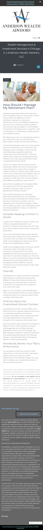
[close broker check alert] (40, 2)
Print (7, 80)
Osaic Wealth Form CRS (10, 408)
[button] (36, 38)
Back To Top (34, 523)
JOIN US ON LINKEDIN (29, 414)
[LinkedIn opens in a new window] (38, 68)
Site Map (5, 516)
